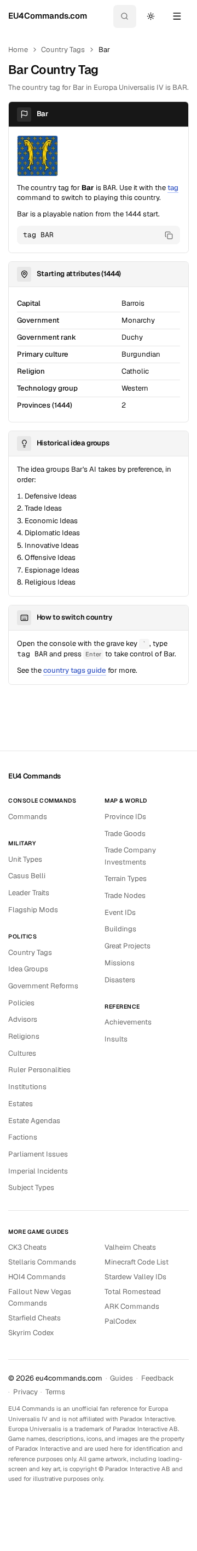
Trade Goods (125, 833)
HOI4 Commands (37, 1276)
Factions (22, 1137)
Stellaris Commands (42, 1262)
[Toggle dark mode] (150, 16)
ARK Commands (132, 1306)
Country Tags (63, 49)
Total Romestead (133, 1291)
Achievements (128, 1022)
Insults (116, 1039)
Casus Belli (26, 875)
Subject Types (31, 1187)
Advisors (22, 1019)
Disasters (120, 980)
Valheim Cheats (130, 1247)
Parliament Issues (38, 1154)
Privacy (25, 1392)
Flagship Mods (33, 909)
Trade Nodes (125, 895)
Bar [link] (104, 49)
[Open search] (125, 16)
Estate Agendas (34, 1120)
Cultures (22, 1053)
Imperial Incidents (38, 1171)
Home (18, 49)
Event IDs (120, 912)
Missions (120, 963)
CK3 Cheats (27, 1247)
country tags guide (74, 670)
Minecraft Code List (137, 1262)
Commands (27, 816)
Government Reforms (43, 986)
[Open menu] (177, 16)
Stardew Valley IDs (135, 1276)
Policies (21, 1003)
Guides (121, 1378)
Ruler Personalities (39, 1069)
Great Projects (127, 946)
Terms (55, 1392)
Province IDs (125, 816)
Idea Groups (28, 969)
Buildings (120, 929)
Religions (23, 1036)
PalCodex (121, 1321)
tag (172, 187)
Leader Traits (28, 892)
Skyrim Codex (31, 1332)
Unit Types (25, 859)
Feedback (157, 1378)
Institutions (27, 1086)
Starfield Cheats (34, 1318)
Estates (20, 1103)
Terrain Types (126, 878)
